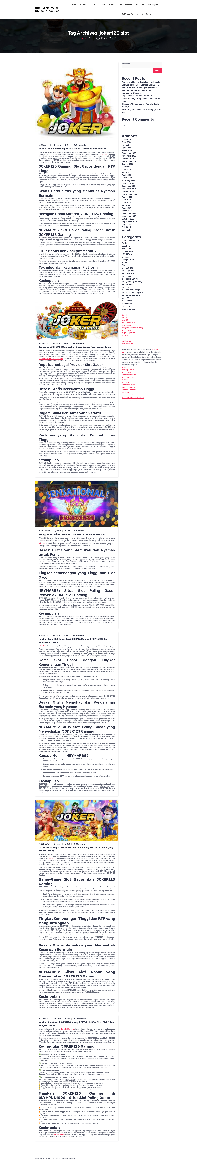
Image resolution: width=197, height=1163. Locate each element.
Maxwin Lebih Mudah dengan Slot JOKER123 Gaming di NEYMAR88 (72, 148)
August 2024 (128, 197)
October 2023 (128, 219)
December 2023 (129, 213)
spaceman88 (128, 303)
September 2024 (129, 194)
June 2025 (126, 170)
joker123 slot (103, 154)
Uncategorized (128, 309)
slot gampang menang (132, 282)
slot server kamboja (131, 290)
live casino (126, 249)
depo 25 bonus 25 (128, 323)
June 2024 (127, 202)
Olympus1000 (128, 260)
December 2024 (129, 186)
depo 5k (125, 318)
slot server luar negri (131, 295)
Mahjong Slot (153, 5)
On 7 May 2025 (44, 636)
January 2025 (128, 183)
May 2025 (126, 172)
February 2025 (128, 180)
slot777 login (128, 301)
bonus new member (131, 240)
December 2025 (129, 153)
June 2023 (126, 230)
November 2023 (129, 216)
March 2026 (127, 150)
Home (74, 5)
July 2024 (126, 200)
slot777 (125, 298)
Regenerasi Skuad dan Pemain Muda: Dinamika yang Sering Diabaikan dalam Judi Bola (141, 98)
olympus (125, 257)
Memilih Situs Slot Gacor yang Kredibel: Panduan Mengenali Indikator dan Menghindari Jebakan (139, 90)
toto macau (126, 325)
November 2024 (129, 189)
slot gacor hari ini (130, 279)
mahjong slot (128, 251)
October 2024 (128, 191)
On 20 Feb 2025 (45, 1019)
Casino (83, 5)
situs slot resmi (127, 344)
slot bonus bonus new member (133, 397)
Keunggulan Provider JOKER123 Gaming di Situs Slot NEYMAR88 (72, 534)
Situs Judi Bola (126, 5)
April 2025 (126, 175)
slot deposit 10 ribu (129, 390)
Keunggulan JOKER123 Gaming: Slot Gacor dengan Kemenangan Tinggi (75, 347)
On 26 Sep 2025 (45, 145)
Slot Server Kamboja (130, 14)
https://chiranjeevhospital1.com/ (51, 358)
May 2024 (126, 205)
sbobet (125, 262)
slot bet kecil (126, 330)
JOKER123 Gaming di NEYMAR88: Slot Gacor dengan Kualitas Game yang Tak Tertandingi (76, 849)
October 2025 (128, 159)
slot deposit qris (128, 377)
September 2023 (129, 222)
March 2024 (127, 211)
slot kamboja (127, 284)
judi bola (125, 335)
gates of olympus (128, 387)
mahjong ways (127, 341)
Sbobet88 (140, 5)
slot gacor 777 (127, 382)
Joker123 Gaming (67, 1029)
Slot (103, 5)
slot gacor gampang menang (132, 328)
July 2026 (126, 139)
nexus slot (126, 392)
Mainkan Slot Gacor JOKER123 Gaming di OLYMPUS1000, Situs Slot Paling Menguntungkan (76, 1024)
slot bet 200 (127, 268)
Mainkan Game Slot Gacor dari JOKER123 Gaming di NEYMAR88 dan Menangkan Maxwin (73, 641)
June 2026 (127, 142)
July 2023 (126, 227)
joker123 (125, 320)
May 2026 (126, 145)
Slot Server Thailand (150, 14)
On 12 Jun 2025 (44, 531)
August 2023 (127, 224)
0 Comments (81, 145)
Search (126, 63)
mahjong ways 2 (128, 370)
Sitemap (112, 5)
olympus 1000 (59, 1135)
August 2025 (127, 164)
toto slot (126, 306)
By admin (57, 145)
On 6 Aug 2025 (44, 343)
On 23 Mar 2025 (44, 844)
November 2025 (129, 156)
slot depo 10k (128, 271)
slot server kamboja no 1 (133, 293)
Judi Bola (93, 5)
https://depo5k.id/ (128, 333)
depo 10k (125, 315)
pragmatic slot (127, 395)
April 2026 (126, 148)
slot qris (125, 287)
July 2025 (126, 167)
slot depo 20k (128, 273)
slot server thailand (129, 375)
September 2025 (129, 161)
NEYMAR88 (127, 254)
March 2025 (127, 178)
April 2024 (126, 208)
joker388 (42, 544)
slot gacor (126, 276)
